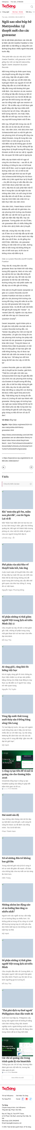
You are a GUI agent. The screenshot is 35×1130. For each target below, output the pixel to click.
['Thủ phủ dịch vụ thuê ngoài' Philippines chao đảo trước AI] (17, 998)
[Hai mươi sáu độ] (17, 803)
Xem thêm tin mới (17, 1078)
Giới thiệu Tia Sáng (22, 1095)
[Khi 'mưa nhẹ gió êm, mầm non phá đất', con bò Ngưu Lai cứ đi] (17, 499)
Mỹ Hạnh (5, 745)
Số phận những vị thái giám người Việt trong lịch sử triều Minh (17, 964)
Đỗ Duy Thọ (6, 640)
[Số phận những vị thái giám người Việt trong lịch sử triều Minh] (17, 948)
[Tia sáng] (8, 7)
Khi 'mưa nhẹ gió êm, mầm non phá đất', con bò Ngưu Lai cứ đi (16, 515)
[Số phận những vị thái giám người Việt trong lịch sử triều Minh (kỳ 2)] (17, 604)
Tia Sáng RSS (6, 1099)
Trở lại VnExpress (7, 1095)
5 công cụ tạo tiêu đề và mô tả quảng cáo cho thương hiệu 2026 (17, 774)
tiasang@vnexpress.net (13, 1123)
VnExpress (5, 1)
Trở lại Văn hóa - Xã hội (3, 467)
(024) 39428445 (14, 1120)
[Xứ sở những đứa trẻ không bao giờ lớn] (17, 846)
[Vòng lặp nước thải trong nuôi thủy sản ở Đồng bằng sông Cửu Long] (17, 704)
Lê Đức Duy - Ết (8, 538)
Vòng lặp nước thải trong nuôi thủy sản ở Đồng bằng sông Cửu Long (16, 719)
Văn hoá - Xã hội (17, 12)
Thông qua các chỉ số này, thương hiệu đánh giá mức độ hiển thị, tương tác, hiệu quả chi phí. (17, 1067)
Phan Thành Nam (9, 831)
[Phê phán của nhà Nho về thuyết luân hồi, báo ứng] (17, 552)
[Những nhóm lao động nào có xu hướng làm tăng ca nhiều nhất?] (17, 892)
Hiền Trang (6, 878)
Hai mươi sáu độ (10, 815)
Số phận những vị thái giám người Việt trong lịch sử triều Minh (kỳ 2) (17, 620)
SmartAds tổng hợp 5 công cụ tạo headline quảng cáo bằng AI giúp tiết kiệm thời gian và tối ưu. (16, 784)
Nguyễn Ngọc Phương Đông (13, 590)
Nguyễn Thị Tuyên (9, 689)
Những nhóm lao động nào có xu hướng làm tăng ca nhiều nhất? (16, 908)
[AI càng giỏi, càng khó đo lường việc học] (17, 654)
